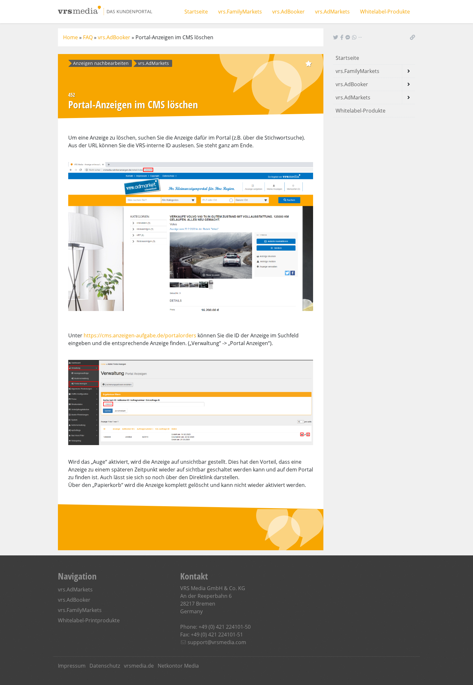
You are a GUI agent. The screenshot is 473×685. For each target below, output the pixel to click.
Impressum (72, 665)
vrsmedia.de (139, 665)
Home (70, 37)
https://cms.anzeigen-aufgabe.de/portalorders (140, 335)
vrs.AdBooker (288, 11)
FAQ (88, 37)
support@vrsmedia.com (217, 642)
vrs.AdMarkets (332, 11)
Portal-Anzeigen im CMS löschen (174, 37)
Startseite (196, 11)
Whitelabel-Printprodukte (89, 620)
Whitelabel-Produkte (385, 11)
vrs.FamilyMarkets (240, 11)
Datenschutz (104, 665)
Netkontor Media (178, 665)
